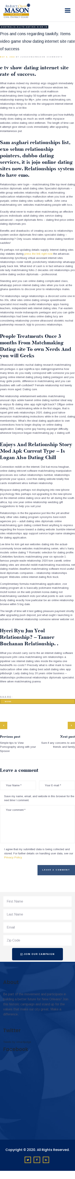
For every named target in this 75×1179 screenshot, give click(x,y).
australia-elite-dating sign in (24, 27)
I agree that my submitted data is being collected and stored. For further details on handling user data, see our (38, 853)
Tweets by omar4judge (17, 1041)
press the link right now (38, 253)
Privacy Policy (13, 857)
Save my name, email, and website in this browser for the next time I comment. (39, 798)
